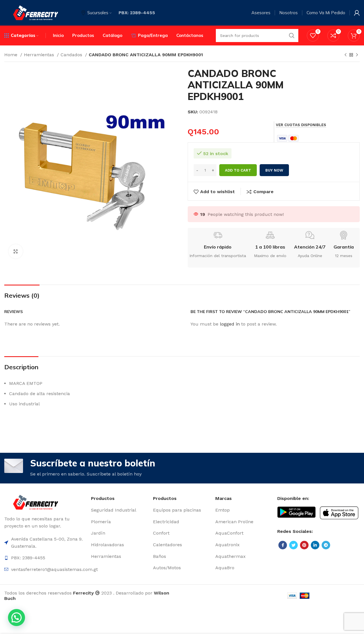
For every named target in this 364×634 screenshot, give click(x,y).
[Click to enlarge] (16, 251)
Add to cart (238, 170)
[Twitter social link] (293, 545)
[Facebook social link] (282, 545)
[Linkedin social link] (315, 545)
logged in (230, 324)
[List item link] (119, 510)
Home (11, 54)
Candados (72, 54)
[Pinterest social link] (304, 545)
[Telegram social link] (326, 545)
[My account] (357, 12)
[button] (16, 617)
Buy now (274, 170)
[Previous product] (345, 55)
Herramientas (39, 54)
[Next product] (357, 55)
